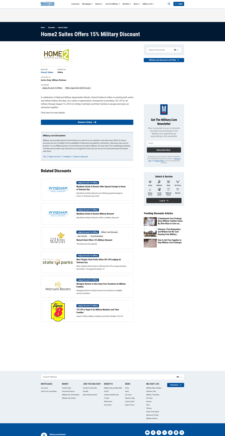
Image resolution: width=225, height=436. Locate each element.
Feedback (67, 157)
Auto (148, 405)
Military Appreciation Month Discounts (78, 88)
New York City (82, 236)
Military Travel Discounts (109, 232)
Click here (45, 112)
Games (149, 401)
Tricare (106, 398)
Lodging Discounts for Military (52, 88)
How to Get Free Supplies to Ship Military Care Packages (170, 241)
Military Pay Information (70, 395)
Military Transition (152, 395)
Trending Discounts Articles (158, 213)
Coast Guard (129, 401)
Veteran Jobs (151, 391)
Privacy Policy (159, 161)
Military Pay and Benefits (113, 388)
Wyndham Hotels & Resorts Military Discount (95, 214)
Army (127, 388)
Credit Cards (66, 388)
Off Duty (149, 398)
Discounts (51, 27)
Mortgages (86, 4)
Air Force (128, 395)
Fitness (149, 408)
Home (43, 27)
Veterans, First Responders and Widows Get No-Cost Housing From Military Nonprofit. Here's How (169, 232)
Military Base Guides (153, 388)
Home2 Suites (63, 27)
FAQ (44, 157)
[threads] (181, 432)
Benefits (126, 4)
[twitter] (164, 432)
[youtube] (147, 432)
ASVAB (85, 391)
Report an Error (55, 157)
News (136, 4)
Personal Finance (68, 391)
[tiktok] (170, 432)
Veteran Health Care (111, 395)
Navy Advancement (90, 395)
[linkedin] (176, 432)
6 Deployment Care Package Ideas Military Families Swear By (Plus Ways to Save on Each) (170, 221)
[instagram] (159, 432)
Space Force (129, 405)
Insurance (75, 4)
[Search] (169, 4)
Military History (151, 418)
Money (98, 4)
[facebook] (153, 432)
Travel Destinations (96, 236)
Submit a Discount (80, 157)
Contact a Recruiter (90, 388)
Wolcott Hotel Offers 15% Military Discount (94, 240)
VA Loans (44, 388)
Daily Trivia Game (152, 412)
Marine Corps (130, 398)
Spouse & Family (152, 415)
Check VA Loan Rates (49, 391)
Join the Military (111, 4)
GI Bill (106, 391)
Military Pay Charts (69, 398)
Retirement (108, 401)
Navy (127, 391)
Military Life (147, 4)
